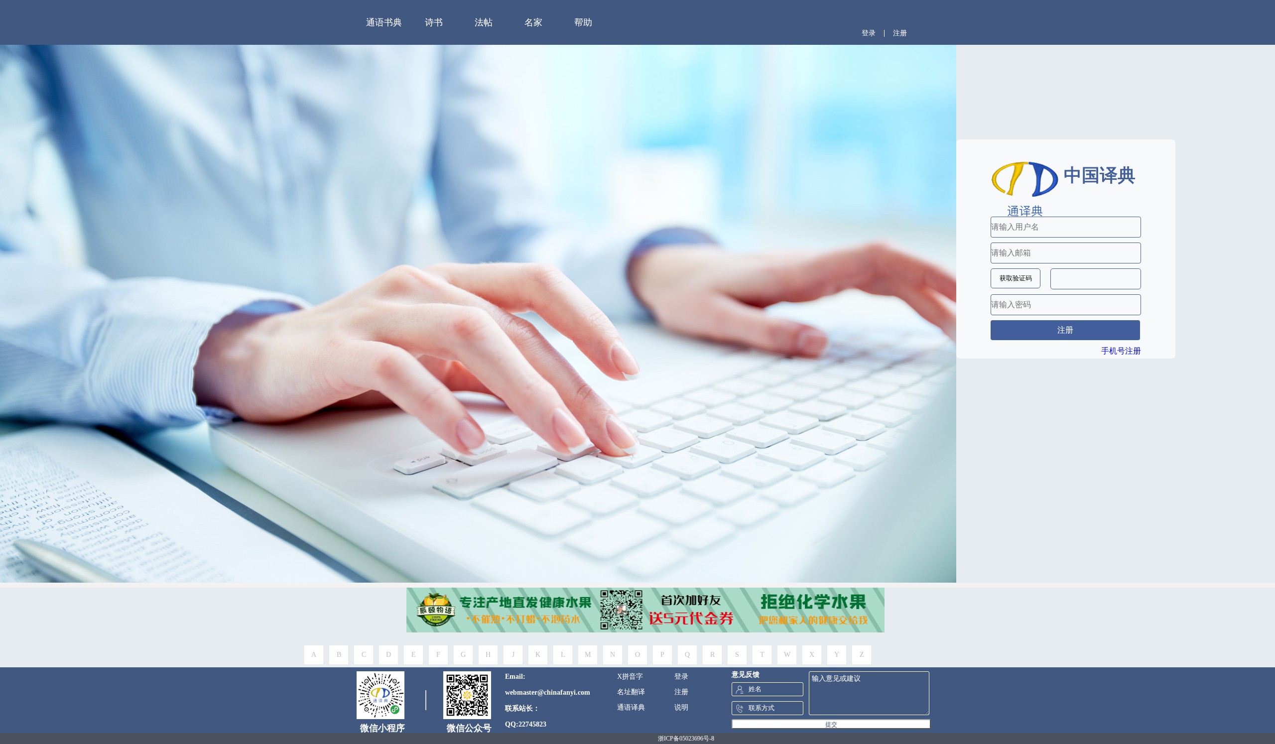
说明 (681, 707)
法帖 (484, 22)
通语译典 (631, 707)
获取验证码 (1016, 278)
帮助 (583, 22)
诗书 (434, 22)
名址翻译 (631, 692)
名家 (533, 22)
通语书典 (384, 22)
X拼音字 (630, 676)
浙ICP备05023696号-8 (686, 738)
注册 (900, 33)
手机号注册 (1121, 351)
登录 (869, 33)
